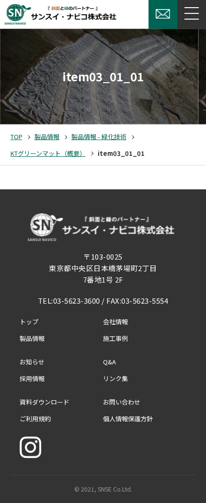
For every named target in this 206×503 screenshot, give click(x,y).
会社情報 (115, 321)
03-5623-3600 (76, 300)
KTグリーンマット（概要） (48, 153)
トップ (29, 321)
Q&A (109, 361)
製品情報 (46, 136)
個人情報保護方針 (128, 418)
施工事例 (115, 338)
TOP (17, 136)
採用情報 (32, 378)
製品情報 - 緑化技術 (98, 136)
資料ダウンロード (44, 401)
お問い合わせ (121, 401)
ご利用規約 (35, 418)
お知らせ (32, 361)
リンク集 (115, 378)
